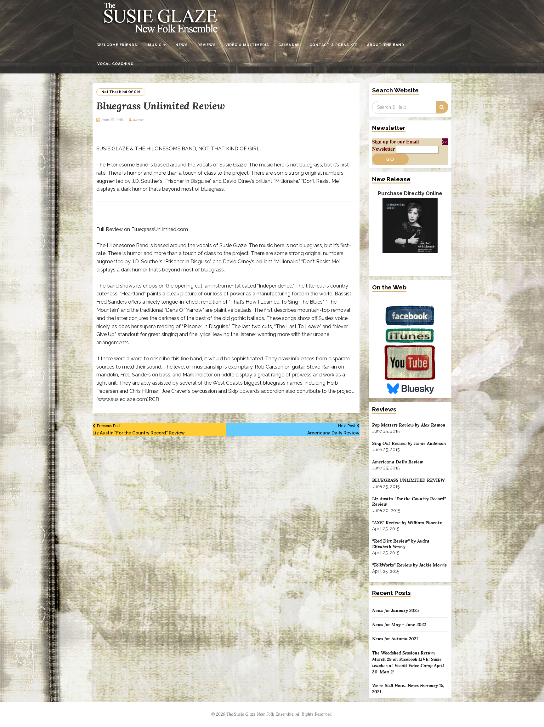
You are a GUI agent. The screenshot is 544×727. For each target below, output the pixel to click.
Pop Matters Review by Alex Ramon (408, 425)
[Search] (442, 107)
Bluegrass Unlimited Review (408, 480)
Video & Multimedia (247, 45)
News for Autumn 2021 (395, 639)
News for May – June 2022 (399, 624)
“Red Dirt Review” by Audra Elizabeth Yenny (400, 544)
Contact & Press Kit (333, 45)
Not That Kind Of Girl (120, 92)
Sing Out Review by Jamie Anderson (409, 443)
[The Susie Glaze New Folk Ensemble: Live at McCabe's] (410, 234)
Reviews (206, 45)
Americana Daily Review (333, 429)
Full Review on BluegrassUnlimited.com (142, 229)
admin (138, 119)
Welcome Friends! (118, 45)
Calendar (289, 45)
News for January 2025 (395, 610)
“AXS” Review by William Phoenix (407, 523)
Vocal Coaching (115, 64)
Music (155, 45)
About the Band (385, 45)
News (181, 45)
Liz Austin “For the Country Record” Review (139, 429)
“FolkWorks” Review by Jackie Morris (409, 565)
